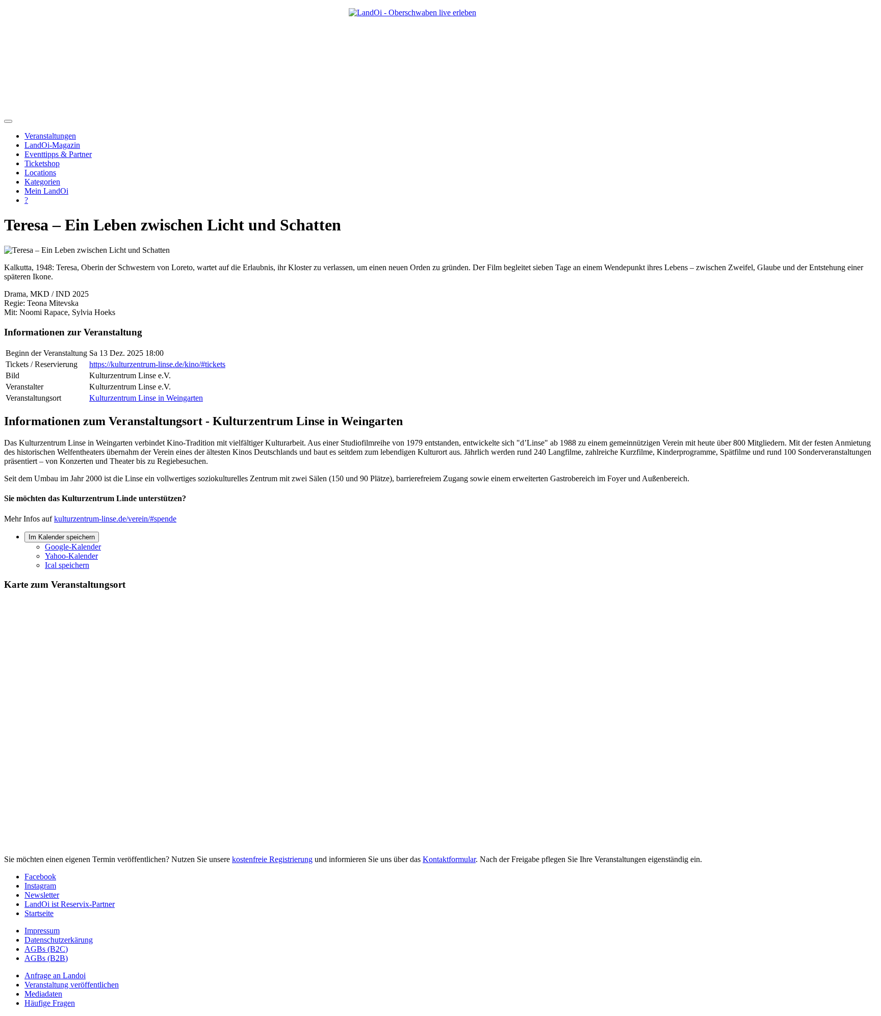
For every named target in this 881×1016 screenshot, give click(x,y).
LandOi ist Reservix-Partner (69, 904)
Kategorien (42, 181)
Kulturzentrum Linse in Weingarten (146, 398)
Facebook (40, 876)
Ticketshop (42, 163)
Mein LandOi (46, 191)
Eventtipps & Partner (58, 154)
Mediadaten (43, 993)
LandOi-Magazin (52, 145)
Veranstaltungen (50, 136)
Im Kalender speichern (62, 537)
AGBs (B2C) (46, 949)
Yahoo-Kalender (71, 556)
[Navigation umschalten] (8, 121)
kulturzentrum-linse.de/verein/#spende (115, 518)
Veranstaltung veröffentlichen (71, 984)
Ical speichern (67, 565)
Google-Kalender (73, 546)
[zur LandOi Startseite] (440, 57)
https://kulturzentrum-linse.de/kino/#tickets (157, 364)
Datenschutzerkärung (58, 939)
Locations (40, 172)
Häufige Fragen (49, 1003)
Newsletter (41, 895)
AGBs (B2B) (46, 958)
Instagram (40, 885)
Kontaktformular (449, 859)
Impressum (42, 930)
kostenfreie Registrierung (272, 859)
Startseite (39, 913)
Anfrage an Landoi (55, 975)
